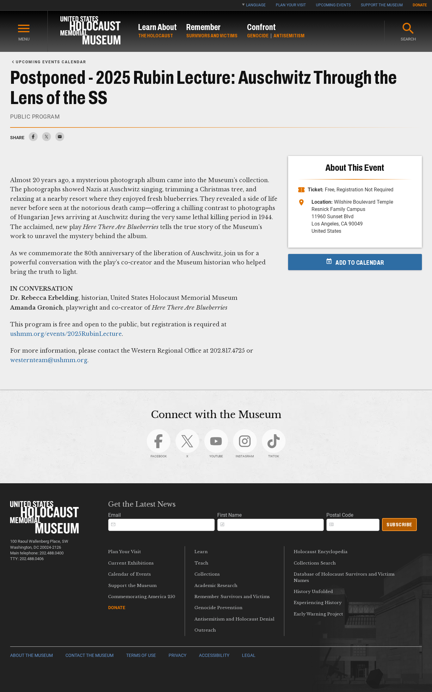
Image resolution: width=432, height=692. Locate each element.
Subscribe (399, 524)
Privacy (177, 655)
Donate (420, 5)
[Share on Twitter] (46, 139)
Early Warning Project (318, 614)
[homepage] (90, 31)
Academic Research (216, 585)
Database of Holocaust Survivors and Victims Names (344, 577)
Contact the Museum (89, 655)
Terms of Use (141, 655)
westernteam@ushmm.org (48, 360)
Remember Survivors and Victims (232, 596)
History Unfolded (313, 591)
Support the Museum (382, 5)
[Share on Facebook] (33, 139)
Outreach (205, 630)
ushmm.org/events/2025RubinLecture (66, 334)
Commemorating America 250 (141, 596)
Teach (201, 563)
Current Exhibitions (131, 563)
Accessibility (214, 655)
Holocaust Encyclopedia (321, 551)
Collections (207, 574)
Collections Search (315, 563)
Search (408, 39)
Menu (23, 39)
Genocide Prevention (218, 607)
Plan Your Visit (291, 5)
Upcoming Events (333, 5)
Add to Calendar (360, 262)
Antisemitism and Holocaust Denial (234, 619)
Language (256, 5)
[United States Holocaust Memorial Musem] (44, 532)
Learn (201, 551)
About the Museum (31, 655)
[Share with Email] (59, 139)
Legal (249, 655)
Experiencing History (318, 602)
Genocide (257, 35)
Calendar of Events (129, 574)
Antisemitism (289, 35)
